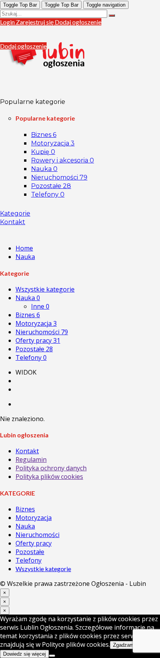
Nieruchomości (59, 177)
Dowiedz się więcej (24, 654)
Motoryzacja (53, 143)
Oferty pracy (38, 340)
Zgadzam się (127, 645)
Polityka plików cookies (49, 476)
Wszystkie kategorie (45, 289)
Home (24, 248)
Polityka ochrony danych (51, 468)
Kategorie (15, 213)
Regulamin (31, 459)
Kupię (43, 151)
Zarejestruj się (35, 22)
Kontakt (12, 222)
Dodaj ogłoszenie (78, 22)
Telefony (47, 194)
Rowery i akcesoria (62, 160)
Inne (40, 306)
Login (8, 22)
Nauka (44, 169)
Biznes (43, 134)
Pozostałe (51, 186)
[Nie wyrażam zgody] (52, 656)
